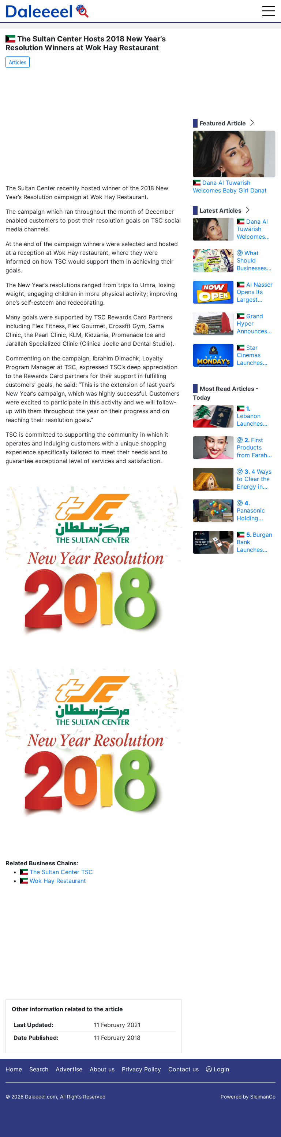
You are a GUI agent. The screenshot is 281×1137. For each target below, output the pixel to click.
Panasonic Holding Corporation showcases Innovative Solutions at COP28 (253, 510)
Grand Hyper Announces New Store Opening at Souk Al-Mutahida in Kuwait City (253, 323)
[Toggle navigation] (269, 11)
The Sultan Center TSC (60, 872)
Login (220, 1069)
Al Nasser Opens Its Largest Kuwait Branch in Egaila (255, 292)
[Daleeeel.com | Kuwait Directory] (47, 11)
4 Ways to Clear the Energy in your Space (254, 479)
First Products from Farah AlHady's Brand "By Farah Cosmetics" (252, 447)
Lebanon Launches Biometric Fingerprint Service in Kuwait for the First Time (256, 416)
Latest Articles (221, 210)
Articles (17, 62)
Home (13, 1069)
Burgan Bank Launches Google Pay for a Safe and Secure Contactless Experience (254, 542)
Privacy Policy (141, 1069)
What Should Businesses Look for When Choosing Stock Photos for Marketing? (255, 260)
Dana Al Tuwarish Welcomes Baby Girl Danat (230, 186)
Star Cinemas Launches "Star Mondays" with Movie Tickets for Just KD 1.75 (254, 355)
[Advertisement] (93, 126)
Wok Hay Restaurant (57, 880)
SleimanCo (263, 1097)
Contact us (183, 1069)
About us (102, 1069)
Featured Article (223, 123)
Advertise (69, 1069)
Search (38, 1069)
